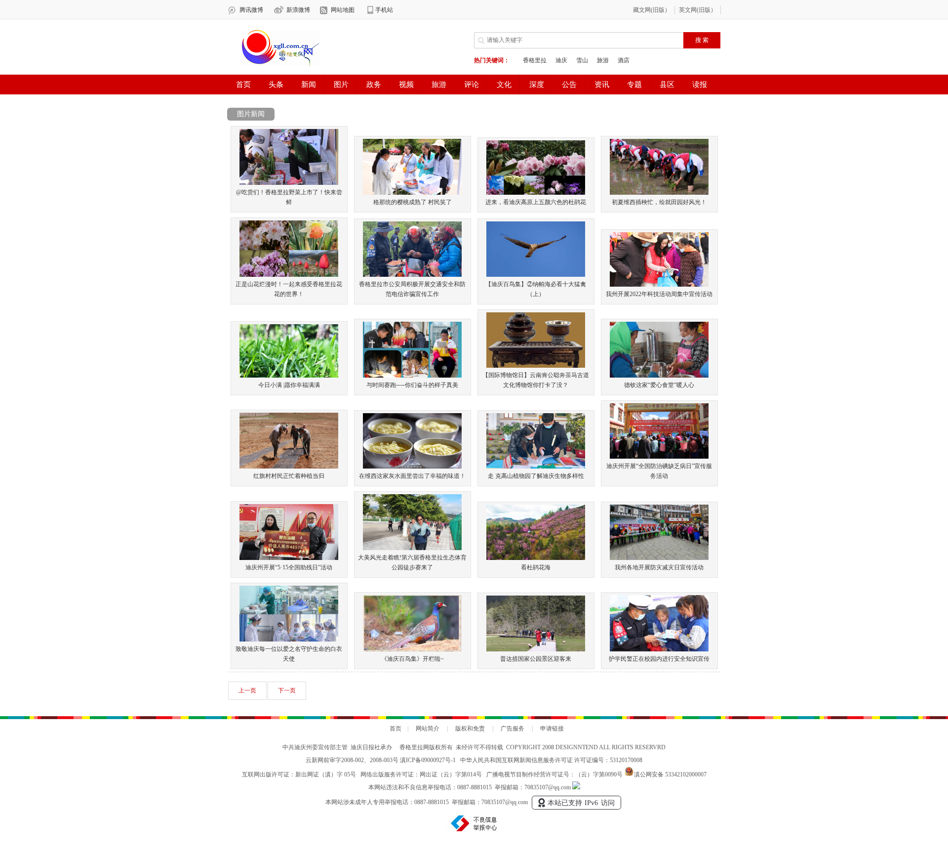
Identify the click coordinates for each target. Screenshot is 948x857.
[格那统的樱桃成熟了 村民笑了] (412, 192)
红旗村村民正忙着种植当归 (288, 475)
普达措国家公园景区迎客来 (535, 658)
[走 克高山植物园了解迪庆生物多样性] (535, 466)
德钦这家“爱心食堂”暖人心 (659, 385)
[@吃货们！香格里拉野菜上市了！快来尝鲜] (288, 182)
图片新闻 (251, 114)
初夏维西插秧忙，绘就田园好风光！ (659, 202)
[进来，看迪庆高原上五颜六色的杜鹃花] (535, 192)
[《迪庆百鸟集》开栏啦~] (412, 649)
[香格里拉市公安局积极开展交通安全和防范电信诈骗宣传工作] (412, 274)
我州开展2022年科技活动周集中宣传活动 (659, 294)
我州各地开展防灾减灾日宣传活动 (659, 567)
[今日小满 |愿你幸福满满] (288, 375)
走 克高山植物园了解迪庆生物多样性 (536, 475)
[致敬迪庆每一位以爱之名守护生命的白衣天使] (288, 639)
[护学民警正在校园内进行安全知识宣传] (659, 649)
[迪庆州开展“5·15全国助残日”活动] (288, 558)
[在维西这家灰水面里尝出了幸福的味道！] (412, 466)
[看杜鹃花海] (535, 558)
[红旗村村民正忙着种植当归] (288, 466)
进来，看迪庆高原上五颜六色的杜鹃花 (535, 202)
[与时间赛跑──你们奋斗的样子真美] (412, 375)
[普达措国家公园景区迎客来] (535, 649)
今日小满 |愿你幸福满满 (289, 385)
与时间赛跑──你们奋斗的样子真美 (412, 385)
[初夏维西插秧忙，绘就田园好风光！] (659, 192)
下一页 (287, 690)
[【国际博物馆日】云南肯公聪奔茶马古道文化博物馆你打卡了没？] (535, 365)
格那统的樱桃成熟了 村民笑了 (412, 202)
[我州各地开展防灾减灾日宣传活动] (659, 558)
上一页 (247, 690)
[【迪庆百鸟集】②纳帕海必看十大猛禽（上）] (535, 274)
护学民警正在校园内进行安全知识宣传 (659, 658)
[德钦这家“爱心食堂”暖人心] (659, 375)
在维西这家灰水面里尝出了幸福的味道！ (412, 475)
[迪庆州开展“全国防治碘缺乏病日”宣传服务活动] (659, 456)
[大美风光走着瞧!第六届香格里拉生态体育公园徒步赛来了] (412, 548)
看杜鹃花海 (536, 567)
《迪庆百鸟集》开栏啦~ (412, 658)
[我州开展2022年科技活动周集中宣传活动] (659, 284)
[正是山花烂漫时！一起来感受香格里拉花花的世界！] (288, 274)
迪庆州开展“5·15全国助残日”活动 (288, 567)
